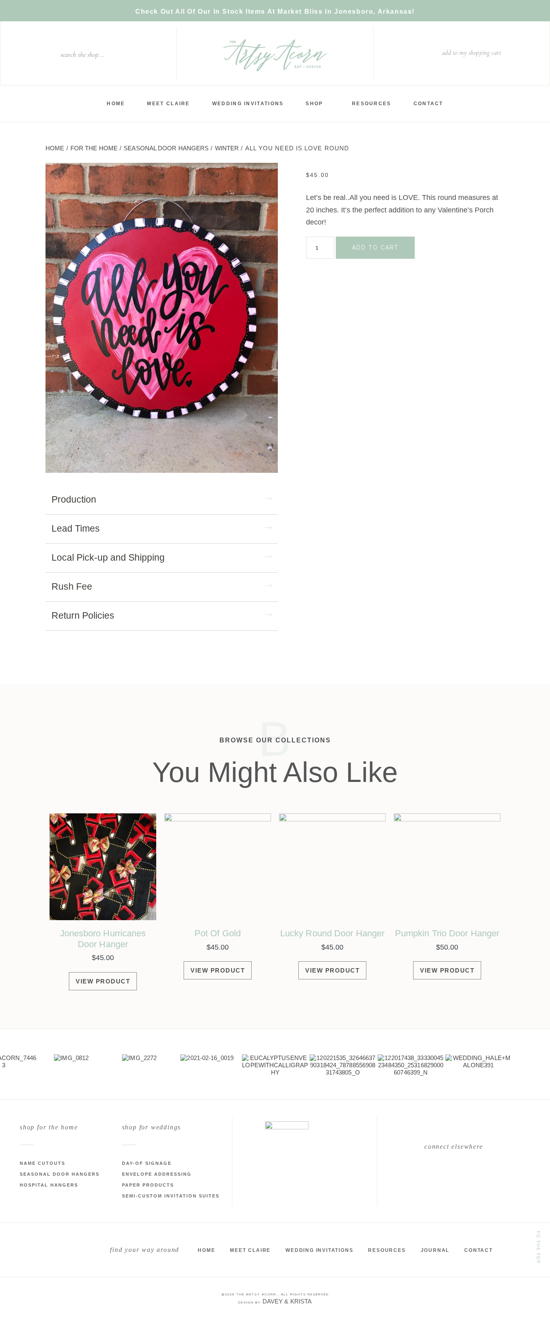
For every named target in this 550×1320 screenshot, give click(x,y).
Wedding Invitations (248, 103)
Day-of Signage (147, 1163)
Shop (314, 103)
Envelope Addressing (157, 1174)
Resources (371, 103)
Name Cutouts (42, 1163)
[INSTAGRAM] (453, 1171)
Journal (435, 1250)
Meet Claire (168, 103)
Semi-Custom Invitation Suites (170, 1195)
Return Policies (83, 615)
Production (74, 499)
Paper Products (148, 1185)
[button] (161, 502)
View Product (103, 981)
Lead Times (76, 528)
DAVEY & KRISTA (287, 1301)
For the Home (94, 148)
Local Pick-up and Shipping (108, 557)
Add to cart (375, 247)
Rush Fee (72, 586)
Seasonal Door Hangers (166, 148)
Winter (227, 148)
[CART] (509, 53)
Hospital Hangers (49, 1185)
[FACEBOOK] (434, 1171)
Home (116, 103)
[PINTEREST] (473, 1171)
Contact (428, 103)
